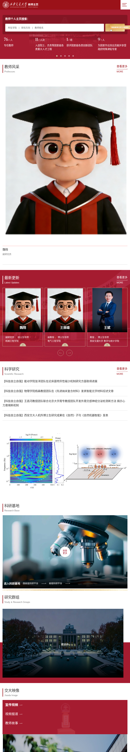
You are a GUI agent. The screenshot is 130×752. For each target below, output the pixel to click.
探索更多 (65, 437)
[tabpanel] (18, 42)
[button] (6, 150)
